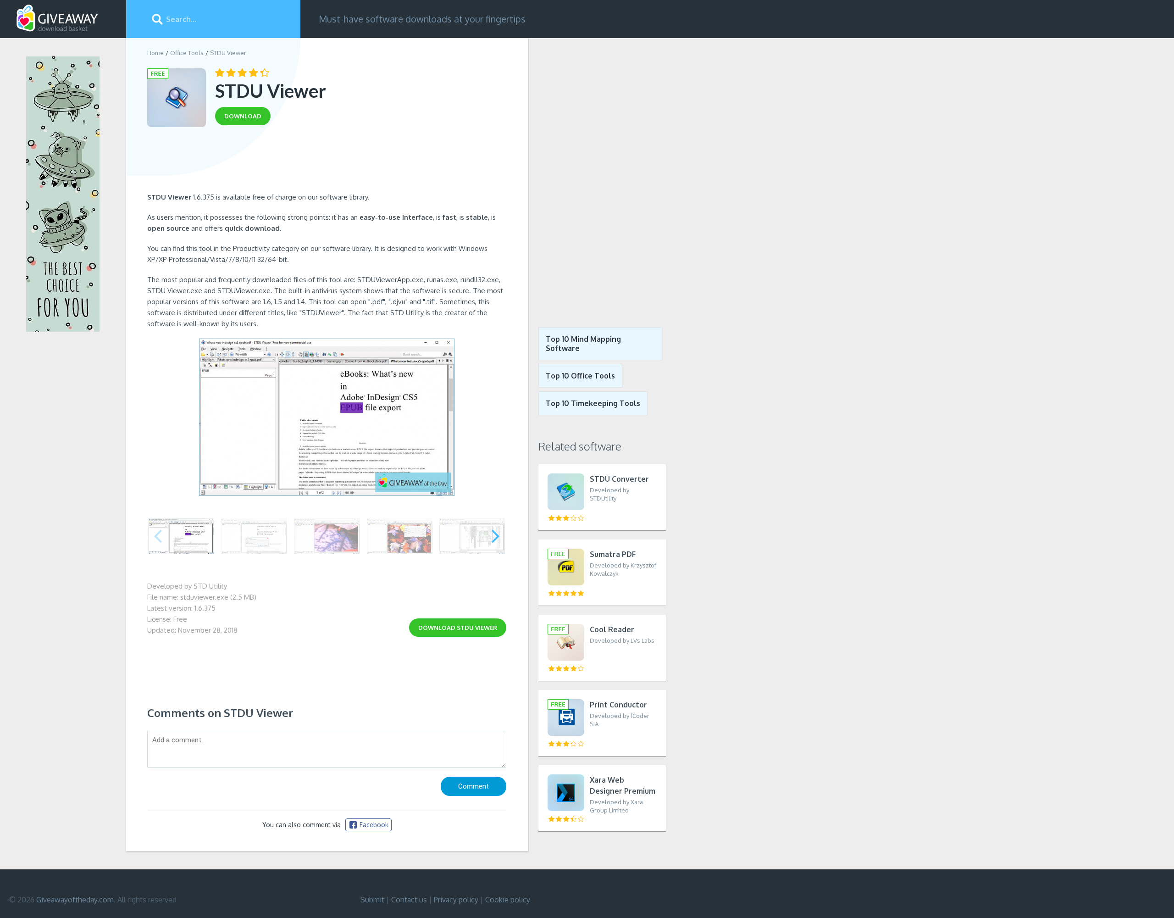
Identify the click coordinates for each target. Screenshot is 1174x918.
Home (155, 52)
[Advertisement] (326, 162)
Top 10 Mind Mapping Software (583, 343)
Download (457, 627)
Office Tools (187, 52)
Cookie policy (507, 899)
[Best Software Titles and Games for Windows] (597, 175)
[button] (495, 536)
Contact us (409, 899)
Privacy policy (456, 899)
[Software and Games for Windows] (57, 18)
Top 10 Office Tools (580, 375)
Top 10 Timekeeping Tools (593, 403)
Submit (372, 899)
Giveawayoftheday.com (75, 899)
